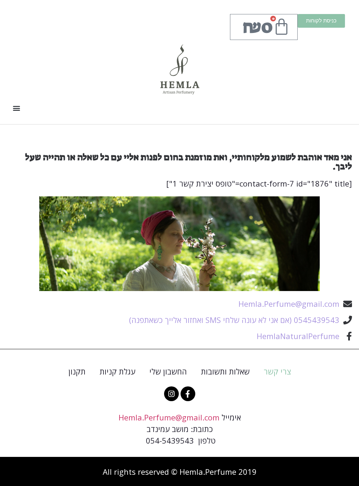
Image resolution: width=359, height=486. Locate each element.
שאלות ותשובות (225, 371)
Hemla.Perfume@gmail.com (168, 417)
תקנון (77, 371)
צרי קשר (277, 371)
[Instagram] (171, 393)
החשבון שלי (168, 371)
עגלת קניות (117, 371)
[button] (16, 108)
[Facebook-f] (188, 393)
